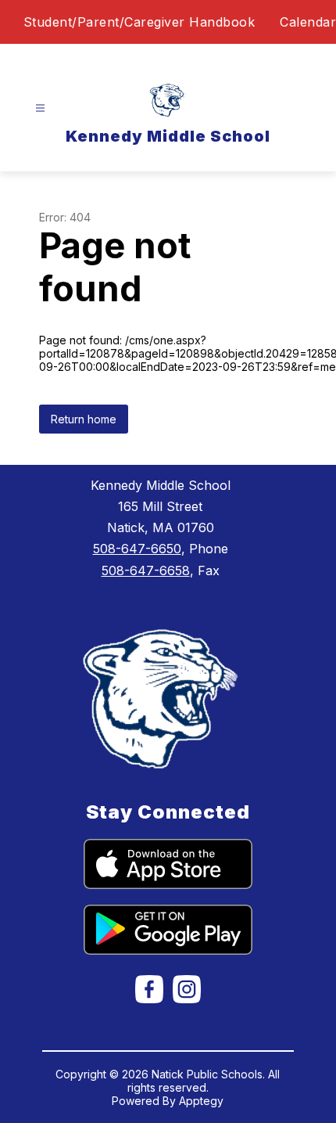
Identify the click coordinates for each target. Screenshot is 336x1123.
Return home (83, 419)
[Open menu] (40, 108)
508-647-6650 (137, 548)
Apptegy (201, 1100)
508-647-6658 (146, 570)
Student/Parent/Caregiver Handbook (139, 22)
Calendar (308, 22)
